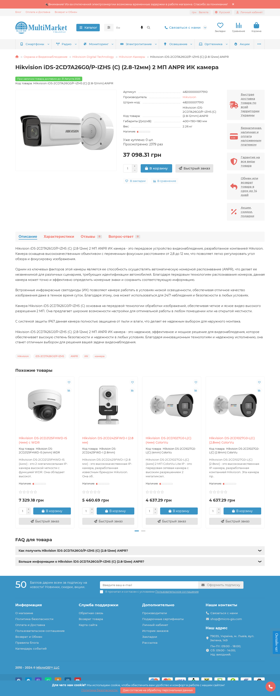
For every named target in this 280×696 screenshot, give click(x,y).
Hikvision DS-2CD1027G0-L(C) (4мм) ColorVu (168, 440)
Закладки (149, 636)
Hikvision (189, 97)
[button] (15, 452)
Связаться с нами (185, 27)
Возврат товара (91, 619)
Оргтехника (213, 44)
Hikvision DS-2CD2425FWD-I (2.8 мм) (107, 440)
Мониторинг (98, 44)
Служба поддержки (98, 605)
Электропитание (139, 44)
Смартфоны (35, 44)
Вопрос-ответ (123, 236)
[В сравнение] (69, 390)
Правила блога (27, 642)
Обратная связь (91, 613)
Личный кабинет (155, 625)
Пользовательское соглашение (40, 631)
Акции (245, 44)
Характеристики (59, 236)
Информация (28, 605)
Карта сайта (88, 625)
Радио (67, 44)
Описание (28, 236)
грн (200, 12)
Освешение (178, 44)
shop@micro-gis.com (226, 619)
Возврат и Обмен (66, 12)
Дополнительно (158, 605)
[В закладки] (69, 382)
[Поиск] (148, 27)
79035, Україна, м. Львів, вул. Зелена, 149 (232, 638)
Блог (18, 12)
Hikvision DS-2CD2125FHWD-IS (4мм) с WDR (43, 440)
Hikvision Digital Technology (93, 56)
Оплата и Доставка (38, 12)
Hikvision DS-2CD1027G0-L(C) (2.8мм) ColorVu (232, 440)
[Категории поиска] (109, 27)
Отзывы (90, 236)
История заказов (155, 631)
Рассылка (150, 642)
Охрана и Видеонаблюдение (45, 56)
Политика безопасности (34, 619)
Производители (154, 613)
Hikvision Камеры (132, 56)
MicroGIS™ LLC (48, 667)
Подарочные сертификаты (163, 619)
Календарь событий (31, 648)
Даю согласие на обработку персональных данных (158, 690)
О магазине (24, 613)
